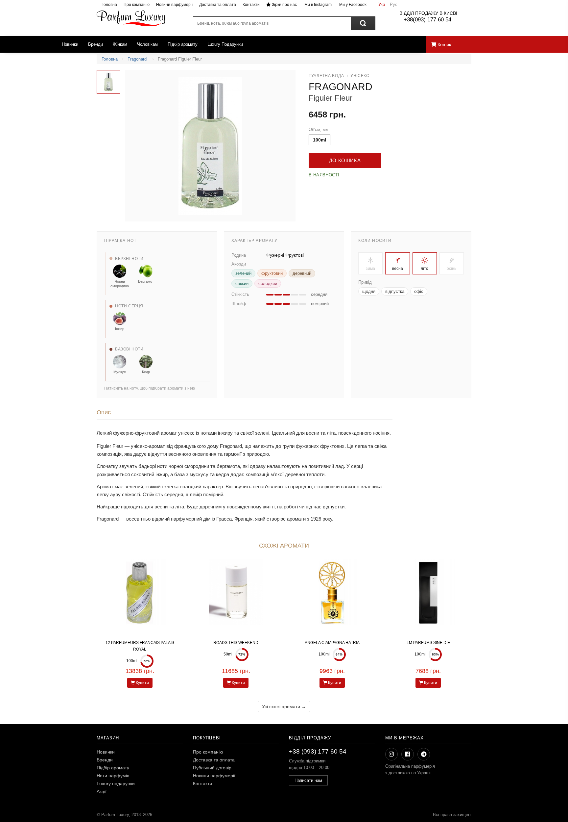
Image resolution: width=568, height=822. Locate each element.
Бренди (95, 44)
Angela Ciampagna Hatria (332, 642)
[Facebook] (407, 754)
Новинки (70, 44)
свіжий (241, 283)
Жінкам (120, 44)
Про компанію (137, 4)
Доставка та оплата (217, 4)
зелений (243, 273)
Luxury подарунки (116, 783)
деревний (302, 273)
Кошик (443, 44)
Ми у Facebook (352, 4)
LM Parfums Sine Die (428, 642)
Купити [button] (142, 683)
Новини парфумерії (174, 4)
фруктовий (272, 273)
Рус (393, 4)
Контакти (251, 4)
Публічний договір (212, 767)
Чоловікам (147, 44)
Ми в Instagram (317, 4)
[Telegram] (423, 754)
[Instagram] (391, 754)
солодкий (267, 283)
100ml (319, 139)
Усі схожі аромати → (284, 706)
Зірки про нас (284, 4)
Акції (101, 791)
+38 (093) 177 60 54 (317, 751)
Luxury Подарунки (225, 44)
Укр (381, 4)
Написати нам (308, 780)
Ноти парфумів (113, 775)
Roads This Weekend (235, 642)
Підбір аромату (183, 44)
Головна (109, 4)
